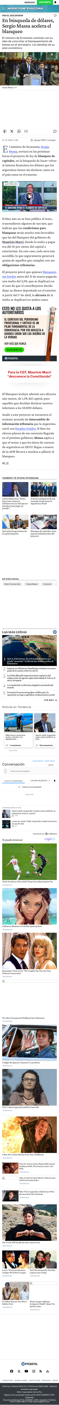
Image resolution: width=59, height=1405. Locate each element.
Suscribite (45, 2)
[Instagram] (33, 1371)
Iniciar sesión (38, 761)
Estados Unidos (25, 428)
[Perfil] (29, 1365)
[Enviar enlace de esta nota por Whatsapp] (18, 131)
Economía (47, 584)
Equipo (55, 1380)
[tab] (13, 781)
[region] (29, 798)
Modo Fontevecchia (12, 584)
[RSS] (41, 1371)
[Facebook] (11, 1371)
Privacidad (46, 1380)
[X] (19, 1371)
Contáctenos (34, 1380)
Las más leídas (14, 632)
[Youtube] (26, 1371)
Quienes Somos (20, 1380)
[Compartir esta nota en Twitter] (11, 131)
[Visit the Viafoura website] (51, 834)
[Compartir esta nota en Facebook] (4, 131)
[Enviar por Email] (26, 131)
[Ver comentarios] (55, 16)
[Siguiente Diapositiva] (54, 730)
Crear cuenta (50, 761)
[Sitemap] (47, 1371)
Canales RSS (7, 1380)
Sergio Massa (31, 584)
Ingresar (29, 2)
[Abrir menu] (3, 9)
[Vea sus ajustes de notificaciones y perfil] (55, 2)
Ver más (49, 700)
